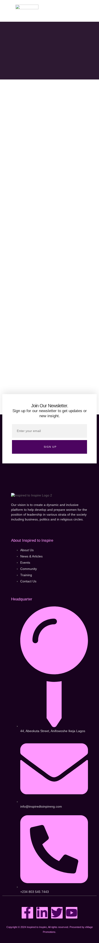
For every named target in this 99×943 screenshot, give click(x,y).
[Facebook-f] (27, 913)
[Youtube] (71, 913)
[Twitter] (57, 913)
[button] (80, 11)
